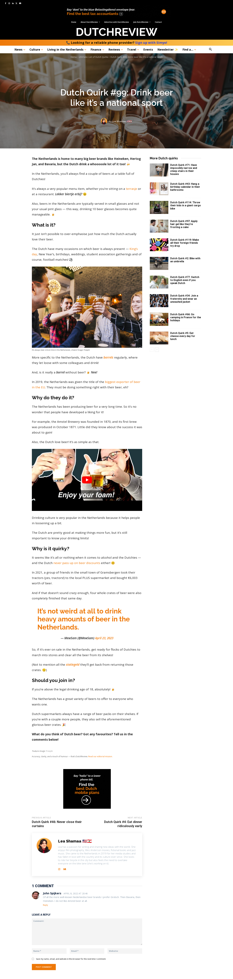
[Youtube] (20, 3)
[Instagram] (9, 3)
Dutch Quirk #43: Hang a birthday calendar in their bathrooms (185, 186)
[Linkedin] (13, 3)
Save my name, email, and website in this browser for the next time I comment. (71, 959)
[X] (16, 3)
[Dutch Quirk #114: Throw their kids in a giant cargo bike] (159, 207)
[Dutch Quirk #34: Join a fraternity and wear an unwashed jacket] (159, 300)
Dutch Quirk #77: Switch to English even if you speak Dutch (184, 280)
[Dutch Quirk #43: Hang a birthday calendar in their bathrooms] (159, 188)
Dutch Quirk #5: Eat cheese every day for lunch (182, 336)
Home (74, 57)
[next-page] (157, 350)
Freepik (49, 751)
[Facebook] (5, 3)
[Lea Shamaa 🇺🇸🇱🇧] (105, 121)
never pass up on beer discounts (76, 563)
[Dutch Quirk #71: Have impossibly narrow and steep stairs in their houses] (159, 169)
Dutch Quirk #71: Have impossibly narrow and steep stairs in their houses (183, 169)
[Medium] (65, 868)
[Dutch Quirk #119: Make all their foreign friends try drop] (159, 244)
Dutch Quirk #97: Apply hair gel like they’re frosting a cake (183, 224)
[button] (218, 49)
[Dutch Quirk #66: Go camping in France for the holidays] (159, 319)
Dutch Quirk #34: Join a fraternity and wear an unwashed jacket (184, 298)
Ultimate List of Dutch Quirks (93, 57)
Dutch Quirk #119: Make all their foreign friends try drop (184, 242)
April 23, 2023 (104, 638)
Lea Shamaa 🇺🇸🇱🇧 (122, 121)
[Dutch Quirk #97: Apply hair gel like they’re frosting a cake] (159, 226)
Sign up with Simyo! (151, 42)
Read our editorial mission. (100, 756)
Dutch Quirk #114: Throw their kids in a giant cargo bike (185, 205)
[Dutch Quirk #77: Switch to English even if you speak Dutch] (159, 282)
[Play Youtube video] (87, 480)
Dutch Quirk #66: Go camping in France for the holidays (185, 317)
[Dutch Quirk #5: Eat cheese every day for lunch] (159, 338)
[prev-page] (152, 350)
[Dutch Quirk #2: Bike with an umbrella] (159, 263)
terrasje (131, 189)
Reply (45, 905)
